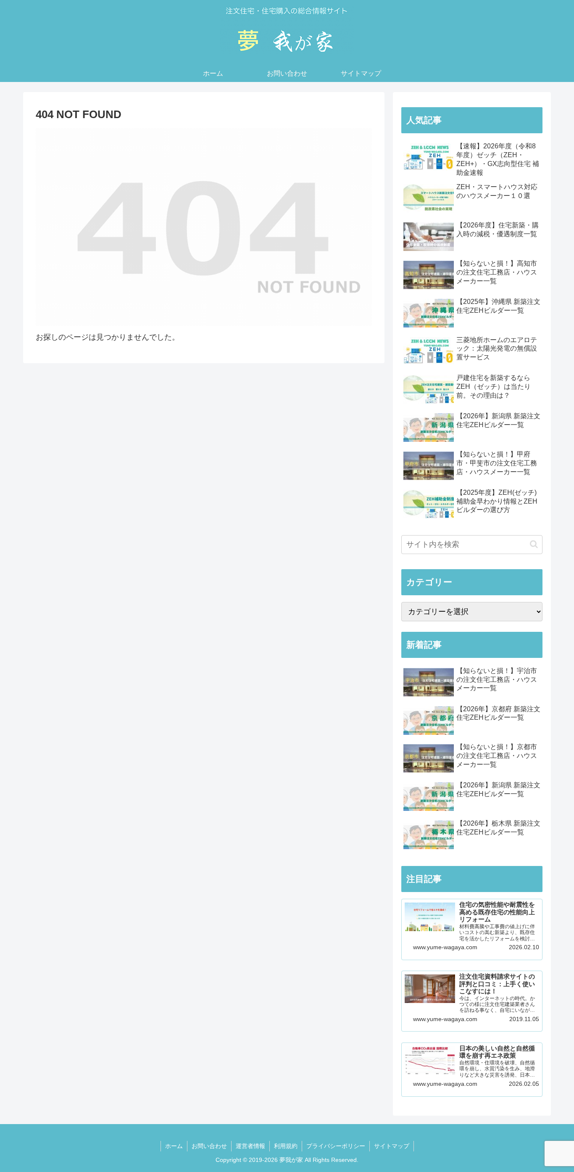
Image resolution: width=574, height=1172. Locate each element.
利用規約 (286, 1146)
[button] (534, 544)
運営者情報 (250, 1146)
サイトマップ (391, 1146)
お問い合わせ (209, 1146)
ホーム (174, 1146)
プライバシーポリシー (335, 1146)
